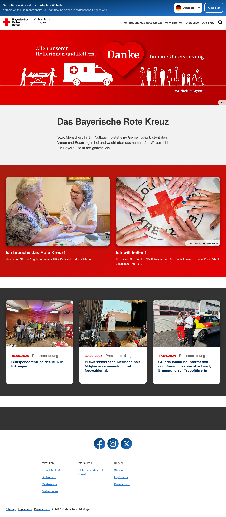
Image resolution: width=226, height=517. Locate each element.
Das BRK (208, 22)
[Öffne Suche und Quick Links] (220, 22)
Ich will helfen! (174, 22)
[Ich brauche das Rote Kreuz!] (58, 211)
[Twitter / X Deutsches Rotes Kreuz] (126, 443)
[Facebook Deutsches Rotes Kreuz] (99, 443)
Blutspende (49, 477)
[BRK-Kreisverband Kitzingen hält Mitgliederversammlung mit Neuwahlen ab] (113, 323)
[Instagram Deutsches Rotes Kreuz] (113, 443)
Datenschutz (122, 484)
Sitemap (119, 470)
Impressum (121, 477)
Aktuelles (192, 22)
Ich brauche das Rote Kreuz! (143, 22)
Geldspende (49, 484)
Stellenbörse (50, 491)
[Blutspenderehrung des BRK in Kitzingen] (39, 323)
